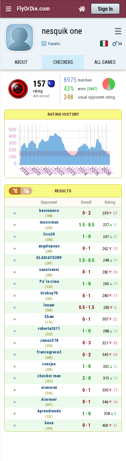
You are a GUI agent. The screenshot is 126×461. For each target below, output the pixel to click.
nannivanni (49, 269)
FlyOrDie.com (33, 8)
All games (105, 62)
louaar (49, 305)
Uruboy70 (49, 293)
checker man (49, 375)
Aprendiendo (49, 410)
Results (63, 190)
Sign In (105, 9)
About (21, 62)
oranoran (49, 387)
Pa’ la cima (49, 281)
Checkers (63, 62)
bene (49, 422)
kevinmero (49, 210)
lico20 (49, 234)
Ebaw (49, 316)
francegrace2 (49, 352)
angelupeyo (48, 246)
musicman (49, 222)
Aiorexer (49, 399)
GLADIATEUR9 (49, 257)
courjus (49, 363)
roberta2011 (49, 328)
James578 (49, 340)
